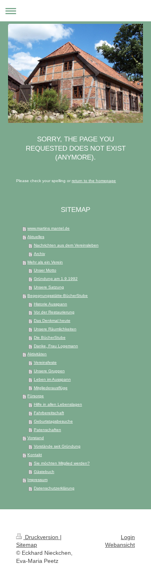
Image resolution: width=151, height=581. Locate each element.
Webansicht (120, 545)
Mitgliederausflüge (51, 388)
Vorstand (35, 438)
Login (128, 537)
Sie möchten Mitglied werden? (62, 463)
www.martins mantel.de (48, 228)
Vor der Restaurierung (54, 312)
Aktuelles (35, 236)
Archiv (39, 253)
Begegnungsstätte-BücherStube (57, 295)
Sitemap (26, 545)
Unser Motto (45, 270)
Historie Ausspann (50, 304)
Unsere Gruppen (49, 371)
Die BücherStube (50, 337)
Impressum (37, 479)
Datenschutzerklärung (54, 488)
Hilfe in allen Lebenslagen (58, 404)
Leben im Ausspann (52, 379)
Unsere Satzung (49, 287)
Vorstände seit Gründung (57, 446)
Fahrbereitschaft (49, 413)
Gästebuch (44, 471)
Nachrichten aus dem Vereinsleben (66, 245)
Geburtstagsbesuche (53, 421)
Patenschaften (47, 429)
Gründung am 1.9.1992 (56, 278)
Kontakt (34, 454)
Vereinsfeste (45, 362)
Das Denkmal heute (52, 320)
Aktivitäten (37, 354)
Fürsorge (35, 396)
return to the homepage (94, 180)
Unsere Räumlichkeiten (55, 329)
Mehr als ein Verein (45, 262)
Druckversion (41, 537)
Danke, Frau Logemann (56, 346)
